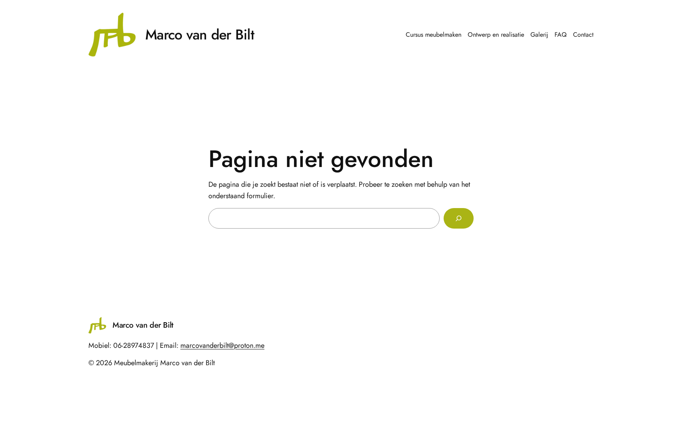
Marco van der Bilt (199, 34)
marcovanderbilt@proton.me (222, 345)
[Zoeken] (459, 218)
